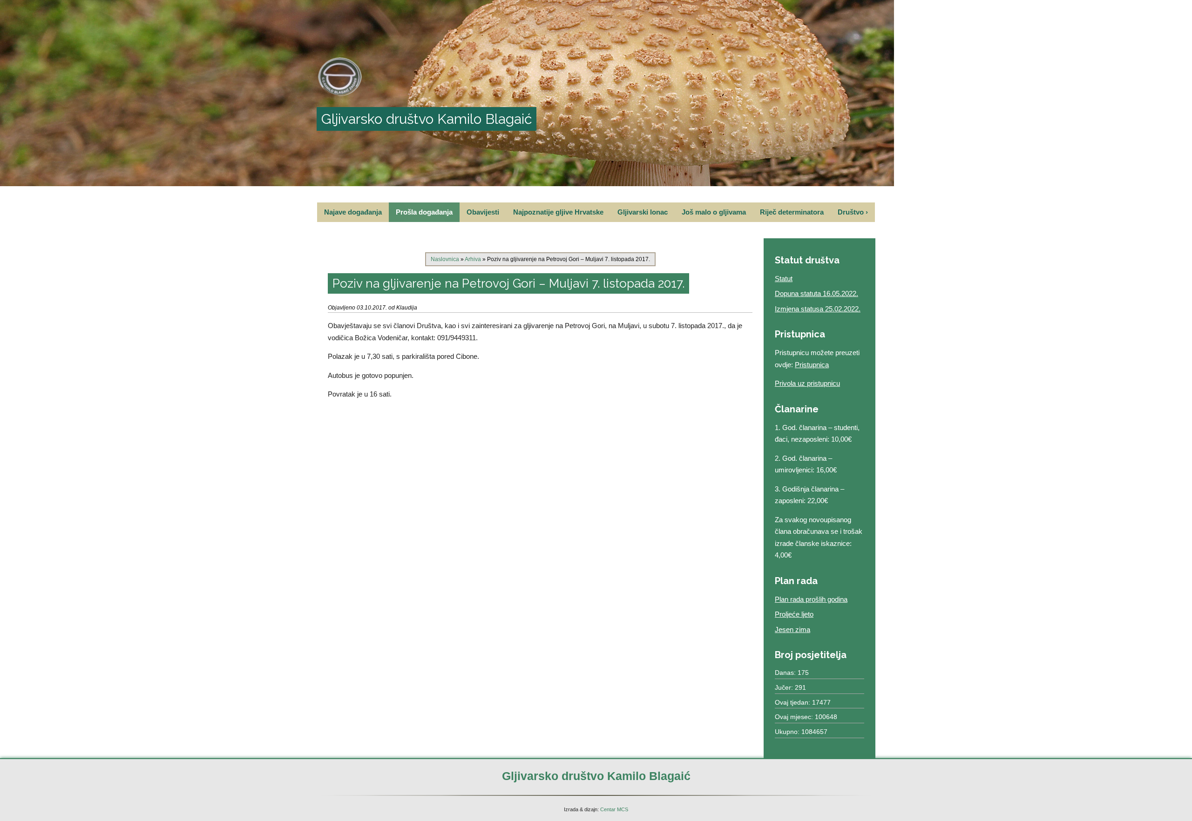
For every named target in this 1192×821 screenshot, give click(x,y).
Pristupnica (812, 365)
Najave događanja (353, 212)
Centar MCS (614, 809)
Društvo (853, 212)
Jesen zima (792, 629)
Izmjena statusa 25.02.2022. (817, 309)
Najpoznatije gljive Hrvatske (558, 212)
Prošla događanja (424, 212)
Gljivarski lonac (642, 212)
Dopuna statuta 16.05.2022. (816, 293)
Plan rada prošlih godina (811, 599)
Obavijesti (483, 212)
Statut (783, 279)
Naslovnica (445, 259)
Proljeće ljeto (794, 614)
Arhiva (473, 259)
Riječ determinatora (792, 212)
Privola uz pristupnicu (807, 383)
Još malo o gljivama (714, 212)
